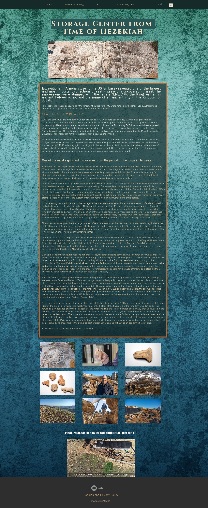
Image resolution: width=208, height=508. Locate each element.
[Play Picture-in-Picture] (126, 473)
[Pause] (70, 473)
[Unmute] (75, 473)
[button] (171, 4)
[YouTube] (94, 488)
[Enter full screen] (131, 473)
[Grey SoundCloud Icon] (101, 488)
